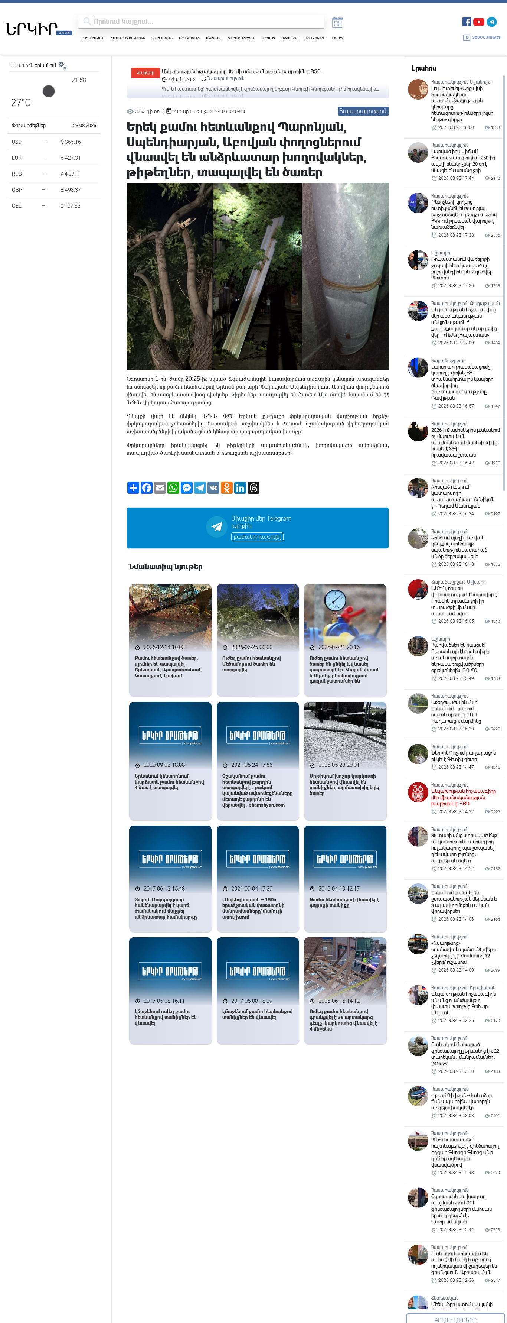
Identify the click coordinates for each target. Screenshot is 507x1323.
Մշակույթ (314, 38)
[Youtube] (478, 21)
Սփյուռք (289, 38)
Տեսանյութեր (486, 37)
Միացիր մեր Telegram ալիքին (261, 522)
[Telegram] (491, 21)
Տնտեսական (162, 38)
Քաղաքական (92, 38)
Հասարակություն (128, 38)
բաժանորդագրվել (257, 537)
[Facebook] (466, 21)
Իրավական (189, 38)
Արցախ (268, 38)
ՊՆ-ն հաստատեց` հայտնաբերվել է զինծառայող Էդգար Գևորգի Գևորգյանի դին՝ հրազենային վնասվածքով (269, 72)
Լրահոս (424, 68)
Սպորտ (337, 38)
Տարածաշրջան (241, 38)
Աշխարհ (214, 38)
